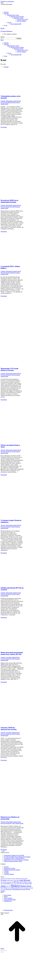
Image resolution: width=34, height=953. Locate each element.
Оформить (9, 31)
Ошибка (23, 889)
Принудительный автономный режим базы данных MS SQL (12, 653)
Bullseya (9, 878)
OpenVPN (21, 882)
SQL (20, 883)
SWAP (23, 883)
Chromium (13, 878)
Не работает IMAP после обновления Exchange (9, 201)
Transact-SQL (28, 883)
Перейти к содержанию (7, 1)
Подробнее (4, 127)
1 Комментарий (19, 823)
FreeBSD (8, 880)
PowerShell (7, 883)
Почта (28, 889)
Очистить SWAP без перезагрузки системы (9, 728)
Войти (6, 896)
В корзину (3, 31)
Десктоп (3, 450)
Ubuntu (3, 886)
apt (4, 878)
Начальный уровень (11, 101)
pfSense (2, 883)
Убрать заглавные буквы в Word (13, 861)
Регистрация (7, 895)
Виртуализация (15, 887)
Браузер (9, 887)
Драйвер (21, 887)
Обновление (9, 889)
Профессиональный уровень (12, 869)
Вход (2, 40)
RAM (18, 883)
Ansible (2, 878)
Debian (26, 878)
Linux (21, 880)
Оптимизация (16, 889)
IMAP (12, 880)
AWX (6, 878)
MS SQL (16, 882)
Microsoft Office (4, 882)
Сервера (3, 101)
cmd (17, 878)
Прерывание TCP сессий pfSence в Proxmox (9, 369)
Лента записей (8, 898)
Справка (6, 872)
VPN (9, 886)
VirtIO (7, 886)
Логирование (26, 887)
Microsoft (27, 880)
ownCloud (30, 882)
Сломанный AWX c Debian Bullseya (14, 858)
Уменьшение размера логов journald (14, 855)
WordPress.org (8, 901)
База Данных (4, 887)
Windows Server (25, 886)
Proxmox (12, 883)
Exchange (4, 880)
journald (14, 880)
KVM (18, 880)
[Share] (3, 950)
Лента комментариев (10, 899)
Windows (15, 885)
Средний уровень (11, 657)
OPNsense (25, 882)
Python (15, 883)
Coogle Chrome (21, 878)
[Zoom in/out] (6, 950)
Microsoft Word (10, 882)
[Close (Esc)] (1, 950)
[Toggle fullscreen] (4, 950)
